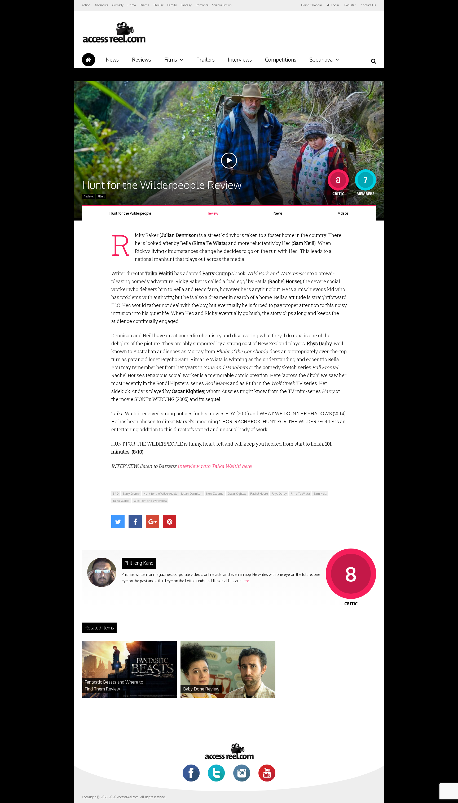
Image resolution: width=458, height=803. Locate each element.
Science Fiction (222, 5)
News (112, 59)
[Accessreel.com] (114, 43)
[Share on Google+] (152, 521)
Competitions (280, 59)
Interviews (240, 59)
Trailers (205, 59)
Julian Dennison (191, 493)
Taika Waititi (121, 501)
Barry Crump (131, 493)
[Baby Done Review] (227, 696)
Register (349, 5)
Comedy (118, 5)
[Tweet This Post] (118, 521)
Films (170, 59)
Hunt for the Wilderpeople (130, 213)
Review (212, 213)
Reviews (141, 59)
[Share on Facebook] (135, 521)
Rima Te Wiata (300, 493)
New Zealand (214, 493)
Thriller (158, 5)
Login (335, 5)
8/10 (116, 493)
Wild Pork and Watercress (150, 501)
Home (88, 59)
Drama (144, 5)
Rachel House (259, 493)
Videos (343, 213)
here (245, 580)
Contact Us (368, 5)
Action (86, 5)
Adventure (101, 5)
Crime (131, 5)
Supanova (321, 59)
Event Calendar (311, 5)
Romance (202, 5)
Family (172, 5)
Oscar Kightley (236, 493)
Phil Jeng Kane (138, 563)
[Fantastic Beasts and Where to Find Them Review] (129, 696)
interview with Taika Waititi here (214, 466)
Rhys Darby (279, 493)
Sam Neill (320, 493)
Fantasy (186, 5)
